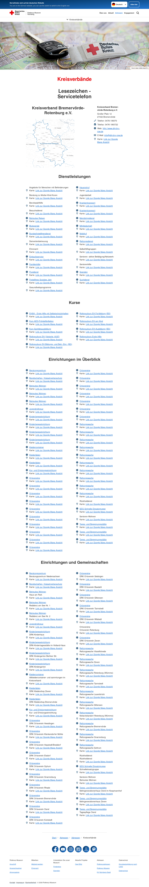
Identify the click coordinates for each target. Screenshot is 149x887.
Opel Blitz (78, 864)
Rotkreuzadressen (103, 864)
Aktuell (111, 13)
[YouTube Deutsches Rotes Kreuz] (63, 849)
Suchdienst (85, 279)
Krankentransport (87, 202)
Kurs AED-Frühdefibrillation (41, 321)
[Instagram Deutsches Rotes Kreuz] (70, 849)
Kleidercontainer (36, 447)
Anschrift (13, 864)
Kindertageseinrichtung (39, 416)
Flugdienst (34, 271)
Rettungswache (86, 424)
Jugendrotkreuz (36, 408)
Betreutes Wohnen (37, 385)
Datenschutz (123, 871)
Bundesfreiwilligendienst (40, 233)
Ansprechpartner (16, 868)
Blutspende (34, 225)
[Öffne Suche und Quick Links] (137, 13)
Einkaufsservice (36, 256)
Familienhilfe (34, 264)
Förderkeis (57, 866)
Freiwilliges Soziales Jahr (40, 279)
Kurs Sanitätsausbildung (40, 328)
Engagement (129, 13)
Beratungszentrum (37, 370)
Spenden (84, 271)
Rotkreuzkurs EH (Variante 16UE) (44, 336)
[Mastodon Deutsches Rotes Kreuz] (94, 849)
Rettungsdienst (86, 241)
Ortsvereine (34, 477)
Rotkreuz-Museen (103, 868)
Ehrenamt (34, 868)
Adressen (119, 13)
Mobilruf (83, 233)
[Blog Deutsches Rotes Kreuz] (78, 849)
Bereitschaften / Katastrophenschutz (45, 378)
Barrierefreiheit (30, 882)
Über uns (103, 13)
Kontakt (12, 882)
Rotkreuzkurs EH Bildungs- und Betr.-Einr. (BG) (50, 344)
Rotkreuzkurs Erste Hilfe (90, 336)
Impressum (20, 882)
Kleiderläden (34, 454)
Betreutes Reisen (37, 218)
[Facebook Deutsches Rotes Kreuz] (55, 849)
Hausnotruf (85, 187)
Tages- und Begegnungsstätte (93, 524)
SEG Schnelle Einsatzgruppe (93, 508)
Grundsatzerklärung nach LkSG (128, 865)
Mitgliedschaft (86, 225)
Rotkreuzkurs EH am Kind (91, 321)
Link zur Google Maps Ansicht (107, 141)
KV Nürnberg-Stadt (104, 872)
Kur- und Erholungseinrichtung (42, 470)
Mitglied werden (37, 864)
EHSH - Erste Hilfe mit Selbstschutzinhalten (48, 313)
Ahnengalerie (14, 872)
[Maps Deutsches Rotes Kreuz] (86, 849)
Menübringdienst (87, 218)
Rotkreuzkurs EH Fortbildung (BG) (95, 313)
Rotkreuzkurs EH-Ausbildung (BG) (95, 328)
